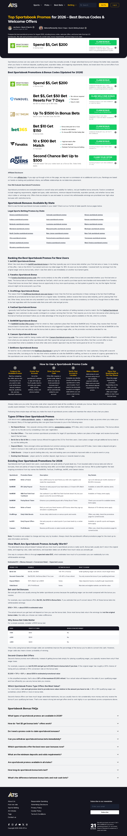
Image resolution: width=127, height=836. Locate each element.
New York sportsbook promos (95, 233)
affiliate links (22, 177)
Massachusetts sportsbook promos (58, 229)
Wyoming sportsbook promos (19, 247)
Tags (10, 814)
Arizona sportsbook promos (19, 215)
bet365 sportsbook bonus (38, 264)
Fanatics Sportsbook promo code (23, 278)
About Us (11, 801)
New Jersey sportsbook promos (57, 233)
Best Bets (58, 5)
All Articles (12, 811)
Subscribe (104, 812)
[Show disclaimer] (33, 27)
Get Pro (103, 5)
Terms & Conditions (38, 814)
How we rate (13, 805)
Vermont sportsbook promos (19, 243)
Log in (115, 5)
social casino (48, 419)
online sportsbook (28, 419)
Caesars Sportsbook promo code (61, 337)
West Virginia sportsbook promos (96, 243)
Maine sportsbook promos (94, 224)
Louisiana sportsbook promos (56, 224)
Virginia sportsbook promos (55, 243)
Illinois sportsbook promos (94, 215)
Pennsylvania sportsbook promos (57, 238)
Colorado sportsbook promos (56, 215)
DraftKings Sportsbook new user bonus (37, 294)
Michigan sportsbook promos (95, 229)
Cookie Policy (36, 811)
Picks (46, 5)
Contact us (12, 817)
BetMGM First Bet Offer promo (22, 324)
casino (38, 419)
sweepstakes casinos (63, 427)
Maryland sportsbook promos (19, 229)
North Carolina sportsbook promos (21, 233)
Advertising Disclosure (39, 805)
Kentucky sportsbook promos (19, 224)
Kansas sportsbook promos (94, 219)
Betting (71, 5)
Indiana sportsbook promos (19, 219)
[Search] (81, 5)
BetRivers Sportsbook (43, 351)
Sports (36, 5)
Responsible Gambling (39, 801)
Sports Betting (13, 808)
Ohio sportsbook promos (18, 238)
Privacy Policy (36, 808)
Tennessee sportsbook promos (95, 238)
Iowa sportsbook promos (55, 219)
